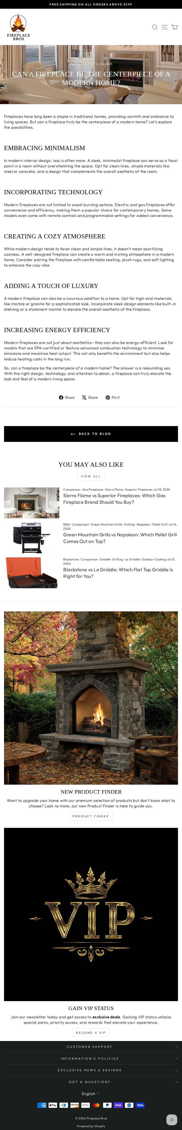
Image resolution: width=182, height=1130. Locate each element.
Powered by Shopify (91, 1126)
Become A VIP (91, 1032)
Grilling (129, 524)
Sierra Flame (114, 489)
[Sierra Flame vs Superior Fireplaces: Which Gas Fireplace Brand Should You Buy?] (31, 502)
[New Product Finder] (91, 698)
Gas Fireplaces (92, 489)
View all (91, 476)
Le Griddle (132, 559)
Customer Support (90, 1047)
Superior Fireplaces (139, 489)
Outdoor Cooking (154, 559)
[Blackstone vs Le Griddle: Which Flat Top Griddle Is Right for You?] (31, 572)
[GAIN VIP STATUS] (91, 914)
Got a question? (90, 1082)
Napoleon (143, 524)
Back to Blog (94, 434)
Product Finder (91, 816)
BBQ (66, 524)
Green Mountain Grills (106, 524)
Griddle (105, 559)
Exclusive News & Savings (90, 1070)
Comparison (71, 489)
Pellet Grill (160, 524)
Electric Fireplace (81, 64)
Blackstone (71, 559)
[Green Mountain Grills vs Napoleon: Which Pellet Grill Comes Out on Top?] (31, 537)
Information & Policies (90, 1058)
